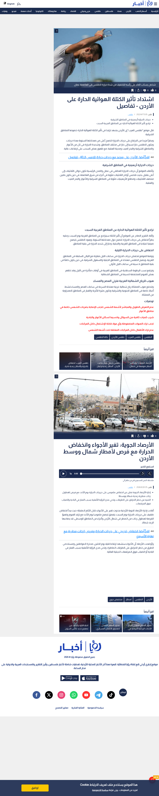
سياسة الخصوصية (100, 790)
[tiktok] (111, 695)
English (11, 4)
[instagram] (61, 695)
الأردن (128, 11)
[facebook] (36, 695)
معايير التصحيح (61, 707)
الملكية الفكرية (77, 707)
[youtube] (86, 695)
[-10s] (142, 473)
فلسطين (109, 11)
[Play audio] (63, 474)
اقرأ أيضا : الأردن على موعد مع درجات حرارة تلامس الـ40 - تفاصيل (108, 157)
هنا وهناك (52, 11)
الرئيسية (154, 11)
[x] (49, 695)
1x (71, 473)
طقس (98, 11)
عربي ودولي (85, 11)
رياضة (63, 11)
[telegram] (98, 695)
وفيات (4, 11)
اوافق (35, 787)
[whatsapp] (74, 695)
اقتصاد (73, 11)
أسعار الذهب (141, 11)
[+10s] (149, 473)
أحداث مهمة (26, 11)
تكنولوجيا (39, 11)
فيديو (14, 11)
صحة (119, 11)
